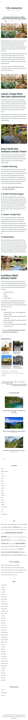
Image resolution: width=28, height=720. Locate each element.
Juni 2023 (3, 618)
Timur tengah (4, 507)
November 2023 (4, 606)
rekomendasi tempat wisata (7, 373)
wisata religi (11, 555)
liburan (16, 527)
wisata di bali (15, 546)
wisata (24, 540)
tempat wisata (5, 540)
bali (2, 524)
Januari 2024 (3, 601)
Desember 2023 (4, 603)
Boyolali (13, 101)
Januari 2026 (3, 584)
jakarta (15, 524)
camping (8, 524)
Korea (2, 490)
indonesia (12, 524)
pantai (9, 529)
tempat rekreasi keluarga (18, 373)
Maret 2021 (3, 675)
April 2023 (3, 623)
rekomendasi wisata (10, 536)
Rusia (2, 497)
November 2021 (4, 663)
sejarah (2, 499)
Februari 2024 (4, 599)
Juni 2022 (3, 646)
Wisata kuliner (21, 552)
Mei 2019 (3, 677)
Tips (2, 509)
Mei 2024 (3, 592)
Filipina (2, 483)
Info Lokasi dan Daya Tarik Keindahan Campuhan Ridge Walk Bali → (17, 385)
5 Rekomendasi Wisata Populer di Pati (9, 574)
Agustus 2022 (4, 642)
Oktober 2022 (4, 637)
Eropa (2, 480)
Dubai (2, 478)
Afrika (2, 468)
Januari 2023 (3, 630)
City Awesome (14, 8)
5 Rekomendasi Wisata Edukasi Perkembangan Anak (12, 572)
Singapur (3, 502)
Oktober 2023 (4, 608)
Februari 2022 (4, 656)
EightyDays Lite (21, 716)
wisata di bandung (22, 546)
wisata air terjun (12, 543)
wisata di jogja (10, 549)
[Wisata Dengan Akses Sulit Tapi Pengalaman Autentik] (14, 402)
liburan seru (21, 527)
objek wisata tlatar (14, 371)
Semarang (23, 536)
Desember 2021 (4, 661)
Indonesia (14, 15)
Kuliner (2, 492)
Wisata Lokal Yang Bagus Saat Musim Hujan (14, 431)
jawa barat (19, 524)
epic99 (2, 689)
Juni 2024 (3, 589)
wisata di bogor (4, 549)
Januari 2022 (3, 658)
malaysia (3, 495)
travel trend (12, 540)
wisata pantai (5, 555)
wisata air (3, 375)
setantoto (3, 695)
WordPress (13, 716)
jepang (2, 527)
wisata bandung (8, 546)
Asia (2, 473)
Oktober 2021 (4, 665)
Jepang (2, 488)
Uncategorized (4, 514)
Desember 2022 (4, 632)
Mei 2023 (3, 620)
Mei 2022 (3, 649)
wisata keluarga (11, 552)
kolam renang (7, 527)
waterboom (16, 540)
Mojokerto (6, 529)
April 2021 (3, 673)
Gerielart (10, 21)
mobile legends (4, 692)
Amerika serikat (4, 471)
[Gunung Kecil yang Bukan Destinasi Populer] (14, 442)
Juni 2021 (3, 668)
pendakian (12, 529)
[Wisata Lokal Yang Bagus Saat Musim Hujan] (14, 422)
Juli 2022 (3, 644)
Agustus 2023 (4, 613)
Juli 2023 (3, 615)
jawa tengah (24, 524)
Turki (2, 511)
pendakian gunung (17, 529)
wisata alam (20, 543)
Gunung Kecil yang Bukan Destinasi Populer (14, 450)
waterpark (20, 540)
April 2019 (3, 680)
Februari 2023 (4, 627)
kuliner (12, 527)
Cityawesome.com (5, 41)
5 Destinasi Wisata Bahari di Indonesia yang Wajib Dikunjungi (14, 570)
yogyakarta (24, 555)
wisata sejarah (18, 555)
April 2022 (3, 651)
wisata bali (3, 546)
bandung (4, 524)
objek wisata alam (5, 371)
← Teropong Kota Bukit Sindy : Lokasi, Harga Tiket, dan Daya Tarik (13, 382)
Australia (3, 476)
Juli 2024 (3, 587)
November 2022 (4, 634)
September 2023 (4, 611)
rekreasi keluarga (17, 536)
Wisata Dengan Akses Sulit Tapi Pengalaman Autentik (14, 411)
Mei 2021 (3, 670)
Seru (26, 536)
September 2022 (4, 639)
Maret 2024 (3, 596)
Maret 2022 (3, 653)
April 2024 (3, 594)
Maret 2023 (3, 625)
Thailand (3, 504)
